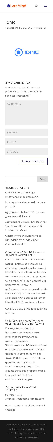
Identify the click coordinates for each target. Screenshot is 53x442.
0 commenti (40, 27)
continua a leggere (36, 302)
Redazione (13, 27)
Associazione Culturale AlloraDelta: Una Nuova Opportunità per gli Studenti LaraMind (25, 226)
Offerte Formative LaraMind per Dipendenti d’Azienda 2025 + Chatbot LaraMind (23, 240)
